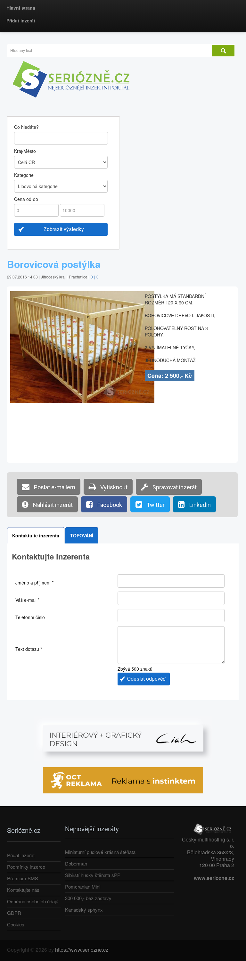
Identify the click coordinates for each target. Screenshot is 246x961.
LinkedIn (199, 504)
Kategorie (24, 175)
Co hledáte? (26, 127)
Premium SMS (22, 878)
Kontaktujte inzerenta (35, 535)
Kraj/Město (25, 151)
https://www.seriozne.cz (81, 949)
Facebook (109, 504)
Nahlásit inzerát (52, 504)
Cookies (15, 924)
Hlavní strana (20, 7)
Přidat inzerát (20, 20)
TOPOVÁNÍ (81, 535)
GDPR (14, 912)
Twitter (155, 504)
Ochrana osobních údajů (32, 901)
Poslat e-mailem (54, 487)
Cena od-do (26, 199)
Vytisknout (113, 487)
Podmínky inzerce (26, 866)
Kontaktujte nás (23, 889)
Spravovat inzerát (174, 487)
